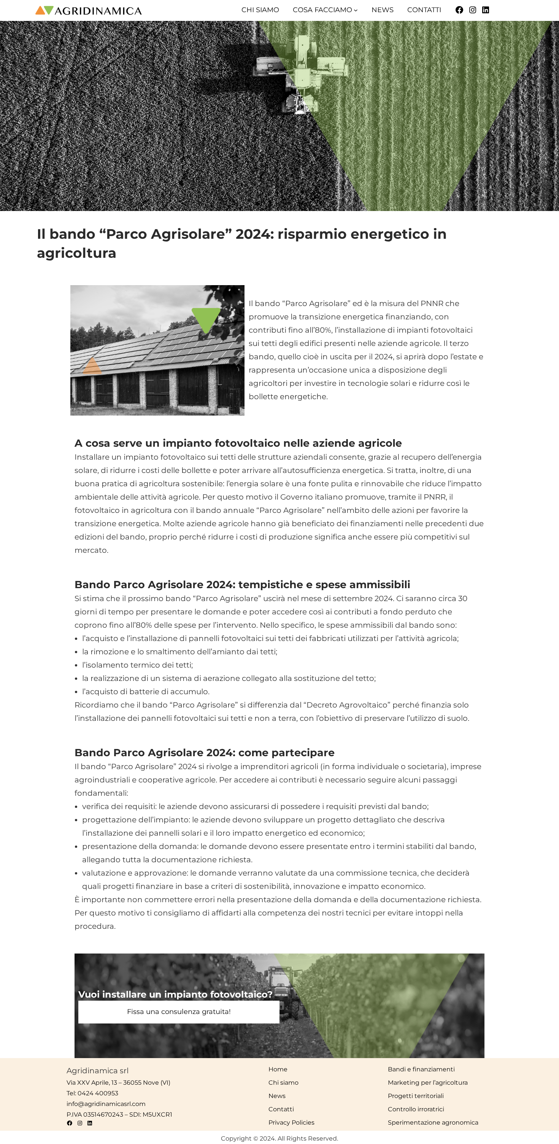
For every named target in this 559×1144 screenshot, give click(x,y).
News (277, 1096)
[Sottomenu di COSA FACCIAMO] (356, 10)
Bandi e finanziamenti (421, 1069)
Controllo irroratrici (416, 1109)
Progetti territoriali (416, 1096)
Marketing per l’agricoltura (428, 1082)
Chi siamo (283, 1082)
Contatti (281, 1109)
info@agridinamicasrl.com (106, 1104)
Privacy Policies (291, 1122)
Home (277, 1069)
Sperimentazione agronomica (433, 1122)
